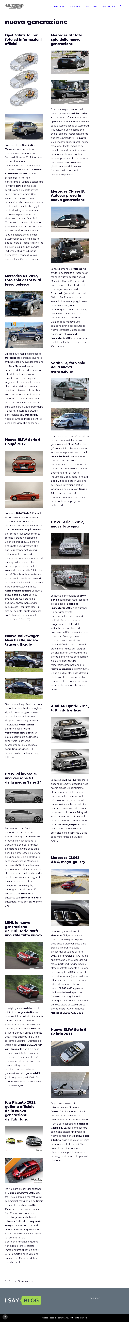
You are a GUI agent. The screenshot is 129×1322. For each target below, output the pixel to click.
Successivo (26, 1281)
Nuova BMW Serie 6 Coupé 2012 (22, 441)
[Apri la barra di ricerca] (120, 6)
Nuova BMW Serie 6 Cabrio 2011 (68, 1031)
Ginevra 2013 (109, 6)
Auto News (59, 6)
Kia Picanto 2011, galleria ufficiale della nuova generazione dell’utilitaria (20, 1110)
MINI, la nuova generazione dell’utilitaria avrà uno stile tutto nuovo (23, 928)
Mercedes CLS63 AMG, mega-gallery (68, 859)
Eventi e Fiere (91, 6)
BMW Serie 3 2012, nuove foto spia (67, 524)
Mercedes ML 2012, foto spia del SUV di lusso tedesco (23, 280)
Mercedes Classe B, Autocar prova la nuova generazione (68, 195)
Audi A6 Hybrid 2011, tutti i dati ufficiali (70, 708)
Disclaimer (94, 1297)
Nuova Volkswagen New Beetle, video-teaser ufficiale (22, 640)
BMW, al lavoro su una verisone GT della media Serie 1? (23, 778)
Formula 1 (75, 6)
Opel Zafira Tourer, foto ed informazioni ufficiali (23, 39)
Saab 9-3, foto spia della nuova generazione (68, 367)
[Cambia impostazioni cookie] (5, 1316)
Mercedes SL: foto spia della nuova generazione (66, 39)
